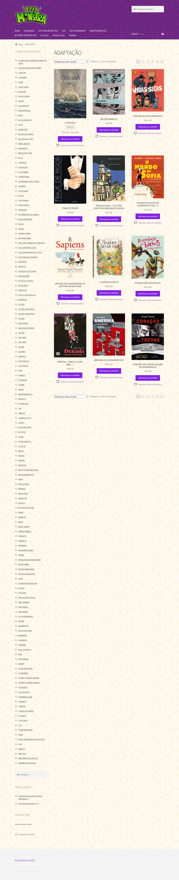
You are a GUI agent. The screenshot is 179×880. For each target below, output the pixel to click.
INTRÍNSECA (23, 403)
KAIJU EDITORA (24, 427)
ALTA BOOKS (23, 106)
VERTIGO (22, 753)
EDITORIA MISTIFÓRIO (27, 257)
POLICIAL (22, 593)
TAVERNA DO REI (25, 697)
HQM (20, 370)
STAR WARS (23, 673)
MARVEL (21, 460)
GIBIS (17, 30)
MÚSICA (21, 503)
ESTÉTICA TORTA (25, 281)
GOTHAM (22, 337)
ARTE (20, 115)
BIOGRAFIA (23, 148)
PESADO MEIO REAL (26, 569)
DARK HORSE (23, 205)
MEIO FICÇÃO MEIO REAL (28, 470)
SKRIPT (21, 664)
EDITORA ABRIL (24, 238)
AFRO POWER (24, 96)
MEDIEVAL (22, 465)
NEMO (20, 512)
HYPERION (22, 380)
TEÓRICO (22, 701)
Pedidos (72, 35)
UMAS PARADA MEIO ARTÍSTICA (31, 739)
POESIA (21, 588)
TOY (64, 30)
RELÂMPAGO (23, 626)
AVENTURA (23, 129)
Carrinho (44, 35)
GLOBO (21, 333)
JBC (20, 408)
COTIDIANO (23, 191)
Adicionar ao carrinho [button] (70, 139)
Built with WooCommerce (27, 864)
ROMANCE (22, 635)
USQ (20, 744)
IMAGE (21, 389)
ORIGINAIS (29, 30)
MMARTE (22, 489)
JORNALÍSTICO (24, 418)
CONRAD (22, 186)
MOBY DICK (23, 493)
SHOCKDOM (23, 659)
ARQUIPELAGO (24, 110)
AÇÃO (20, 82)
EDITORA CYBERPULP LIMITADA (31, 243)
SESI (20, 654)
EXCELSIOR (23, 285)
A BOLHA (22, 72)
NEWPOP (22, 517)
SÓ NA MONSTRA (25, 668)
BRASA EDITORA (25, 153)
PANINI (21, 555)
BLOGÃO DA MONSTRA (25, 35)
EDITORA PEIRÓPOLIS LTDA (30, 252)
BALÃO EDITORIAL (26, 134)
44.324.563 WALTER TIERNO (29, 68)
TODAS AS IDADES (26, 711)
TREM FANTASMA (25, 730)
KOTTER (21, 432)
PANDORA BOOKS (25, 550)
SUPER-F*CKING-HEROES (28, 678)
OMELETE (22, 536)
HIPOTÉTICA (23, 361)
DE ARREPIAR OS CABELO (28, 214)
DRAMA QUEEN (24, 233)
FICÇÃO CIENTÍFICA (26, 309)
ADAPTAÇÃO (23, 87)
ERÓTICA (22, 266)
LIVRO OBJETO (24, 441)
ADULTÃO (22, 91)
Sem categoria (24, 649)
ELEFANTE (22, 262)
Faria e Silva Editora (27, 295)
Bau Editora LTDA (25, 139)
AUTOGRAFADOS (77, 30)
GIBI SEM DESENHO (26, 328)
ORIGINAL (22, 545)
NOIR (20, 522)
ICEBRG (21, 385)
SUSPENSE (22, 687)
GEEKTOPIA (23, 323)
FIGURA (21, 318)
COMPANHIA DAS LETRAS (28, 181)
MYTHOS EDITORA (26, 507)
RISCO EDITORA (25, 630)
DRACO (21, 229)
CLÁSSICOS (23, 167)
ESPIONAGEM (24, 276)
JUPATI (21, 422)
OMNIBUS (22, 541)
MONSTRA (22, 498)
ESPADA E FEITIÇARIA (27, 271)
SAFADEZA (22, 640)
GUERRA (21, 351)
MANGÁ (21, 455)
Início (20, 44)
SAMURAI (22, 645)
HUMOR (21, 375)
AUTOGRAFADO (24, 120)
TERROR (21, 706)
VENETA (21, 749)
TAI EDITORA (23, 692)
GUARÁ (21, 347)
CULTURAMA (23, 200)
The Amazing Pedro (26, 803)
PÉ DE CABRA (23, 564)
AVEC (20, 124)
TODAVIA (22, 716)
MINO (20, 479)
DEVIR (20, 224)
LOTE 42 (21, 446)
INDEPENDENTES (98, 30)
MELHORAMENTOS (26, 474)
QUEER (21, 621)
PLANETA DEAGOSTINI (27, 583)
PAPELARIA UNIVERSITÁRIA (29, 560)
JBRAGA (21, 413)
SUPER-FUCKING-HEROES (29, 682)
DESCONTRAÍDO (25, 219)
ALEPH (21, 101)
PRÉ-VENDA (23, 607)
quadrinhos (23, 824)
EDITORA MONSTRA (48, 30)
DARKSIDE (22, 210)
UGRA (20, 734)
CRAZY (21, 195)
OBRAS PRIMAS (24, 531)
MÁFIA (20, 451)
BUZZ (20, 158)
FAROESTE (22, 299)
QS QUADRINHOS (25, 616)
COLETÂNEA (23, 172)
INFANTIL (22, 399)
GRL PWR (22, 342)
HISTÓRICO (23, 366)
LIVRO (20, 437)
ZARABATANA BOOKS (27, 763)
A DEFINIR (22, 77)
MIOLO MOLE (23, 484)
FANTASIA (22, 290)
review (29, 824)
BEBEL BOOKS (24, 143)
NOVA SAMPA (23, 526)
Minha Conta (59, 35)
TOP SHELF (23, 720)
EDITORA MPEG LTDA (27, 247)
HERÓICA (22, 356)
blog (16, 824)
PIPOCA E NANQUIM (26, 574)
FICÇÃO (21, 304)
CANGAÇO (22, 162)
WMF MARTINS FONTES (28, 758)
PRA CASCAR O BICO (26, 597)
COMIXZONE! (23, 176)
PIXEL (20, 578)
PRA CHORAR (23, 602)
